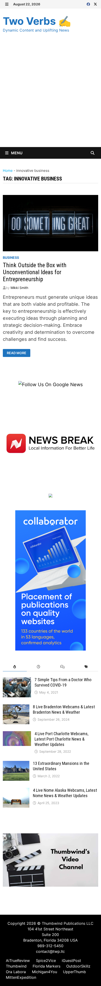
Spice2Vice (46, 960)
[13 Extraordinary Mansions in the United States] (16, 764)
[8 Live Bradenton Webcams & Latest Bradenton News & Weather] (16, 708)
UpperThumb (74, 971)
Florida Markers (46, 966)
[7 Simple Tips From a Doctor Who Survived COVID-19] (17, 681)
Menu (16, 153)
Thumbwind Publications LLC (67, 923)
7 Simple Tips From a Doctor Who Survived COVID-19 (63, 682)
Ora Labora (16, 971)
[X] (95, 4)
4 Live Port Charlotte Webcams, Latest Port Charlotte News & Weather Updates (61, 739)
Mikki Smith (19, 288)
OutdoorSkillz (78, 966)
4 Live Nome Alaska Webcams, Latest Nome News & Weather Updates (65, 793)
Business (11, 257)
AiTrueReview (18, 960)
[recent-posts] (38, 666)
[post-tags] (86, 666)
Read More (18, 353)
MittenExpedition (21, 977)
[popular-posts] (15, 666)
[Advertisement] (50, 94)
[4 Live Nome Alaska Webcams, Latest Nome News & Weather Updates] (16, 791)
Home (8, 170)
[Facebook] (89, 4)
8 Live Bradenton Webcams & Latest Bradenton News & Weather (64, 709)
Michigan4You (44, 971)
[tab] (15, 666)
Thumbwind (16, 966)
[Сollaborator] (50, 580)
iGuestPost (71, 960)
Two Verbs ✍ (37, 21)
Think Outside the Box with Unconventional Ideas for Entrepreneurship (34, 272)
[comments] (62, 666)
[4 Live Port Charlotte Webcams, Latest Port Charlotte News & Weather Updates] (17, 735)
